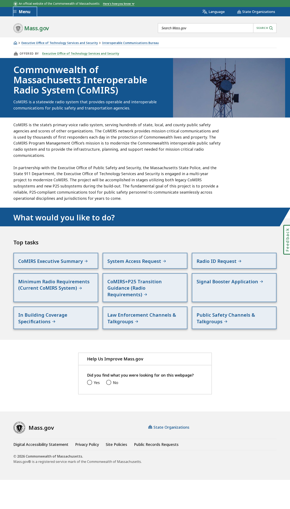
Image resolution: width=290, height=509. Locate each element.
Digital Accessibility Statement (40, 444)
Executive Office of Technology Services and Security (59, 43)
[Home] (15, 43)
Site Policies (116, 444)
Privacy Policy (87, 444)
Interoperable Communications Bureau (130, 43)
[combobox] (217, 28)
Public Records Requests (156, 444)
